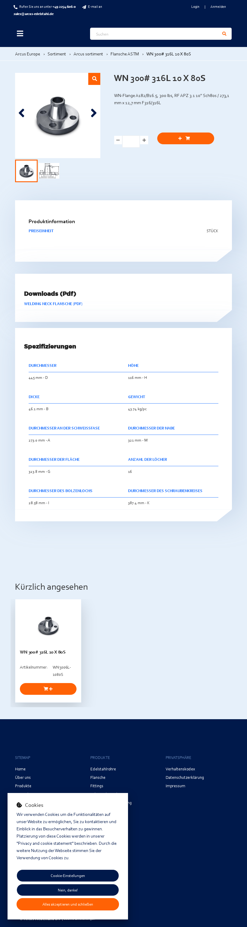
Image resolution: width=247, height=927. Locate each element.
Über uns (23, 777)
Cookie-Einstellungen (68, 875)
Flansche (97, 777)
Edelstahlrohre (103, 768)
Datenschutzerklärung (185, 777)
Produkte (23, 785)
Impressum (175, 785)
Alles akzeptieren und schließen (67, 904)
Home (20, 768)
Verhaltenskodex (180, 768)
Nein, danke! (68, 890)
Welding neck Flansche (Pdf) (53, 303)
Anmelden (218, 6)
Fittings (96, 785)
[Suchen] (224, 34)
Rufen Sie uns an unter (47, 6)
